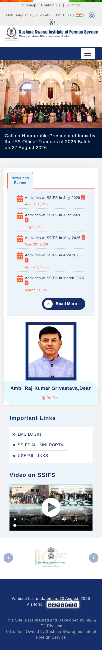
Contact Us (51, 5)
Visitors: (34, 604)
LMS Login (29, 434)
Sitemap (29, 5)
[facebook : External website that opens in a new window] (92, 15)
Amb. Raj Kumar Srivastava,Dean (51, 388)
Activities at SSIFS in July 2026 (53, 198)
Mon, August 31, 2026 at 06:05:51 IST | (40, 15)
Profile (51, 398)
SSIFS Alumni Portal (42, 445)
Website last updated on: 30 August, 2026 (51, 599)
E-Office (72, 5)
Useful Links (33, 455)
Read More (66, 304)
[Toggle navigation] (88, 53)
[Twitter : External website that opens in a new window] (52, 22)
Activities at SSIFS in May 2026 (53, 238)
